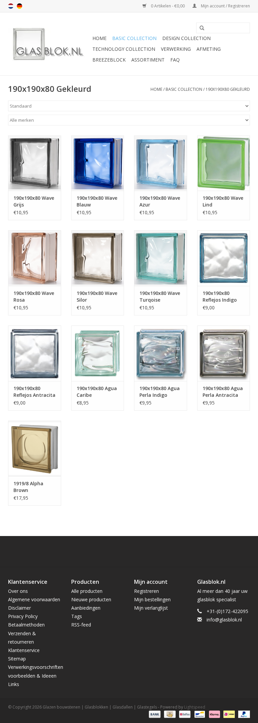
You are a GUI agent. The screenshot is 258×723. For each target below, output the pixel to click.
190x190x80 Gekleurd (228, 89)
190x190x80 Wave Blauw (97, 201)
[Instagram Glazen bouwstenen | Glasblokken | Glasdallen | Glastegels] (147, 551)
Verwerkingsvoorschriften (35, 667)
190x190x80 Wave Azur (159, 201)
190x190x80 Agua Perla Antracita (223, 391)
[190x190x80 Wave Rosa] (34, 258)
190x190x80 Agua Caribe (97, 391)
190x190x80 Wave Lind (223, 201)
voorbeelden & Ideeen (32, 676)
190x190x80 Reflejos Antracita (34, 391)
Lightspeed (194, 707)
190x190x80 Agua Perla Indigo (159, 391)
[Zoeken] (199, 28)
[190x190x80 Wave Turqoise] (160, 258)
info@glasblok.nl (224, 619)
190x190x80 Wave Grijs (33, 201)
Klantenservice (24, 650)
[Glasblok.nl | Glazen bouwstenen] (49, 44)
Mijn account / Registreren (225, 6)
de (19, 6)
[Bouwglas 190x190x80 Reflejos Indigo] (223, 258)
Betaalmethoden (26, 624)
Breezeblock (109, 59)
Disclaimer (19, 608)
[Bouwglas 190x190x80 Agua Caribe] (97, 353)
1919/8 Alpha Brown (28, 486)
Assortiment (148, 59)
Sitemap (17, 658)
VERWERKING (176, 49)
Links (13, 684)
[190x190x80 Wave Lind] (223, 163)
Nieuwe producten (91, 599)
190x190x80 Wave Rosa (33, 296)
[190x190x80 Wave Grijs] (34, 163)
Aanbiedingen (85, 608)
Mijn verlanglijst (151, 608)
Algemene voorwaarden (34, 599)
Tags (76, 616)
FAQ (175, 59)
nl (10, 6)
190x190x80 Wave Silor (97, 296)
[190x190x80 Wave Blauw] (97, 163)
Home (99, 38)
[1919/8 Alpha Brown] (34, 448)
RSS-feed (81, 624)
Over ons (18, 591)
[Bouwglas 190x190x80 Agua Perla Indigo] (160, 353)
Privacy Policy (23, 616)
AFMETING (209, 49)
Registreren (146, 591)
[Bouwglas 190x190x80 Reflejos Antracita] (34, 353)
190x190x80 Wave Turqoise (159, 296)
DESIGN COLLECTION (186, 38)
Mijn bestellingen (152, 599)
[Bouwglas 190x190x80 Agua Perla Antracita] (223, 353)
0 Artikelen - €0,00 (168, 6)
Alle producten (86, 591)
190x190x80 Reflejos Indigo (220, 296)
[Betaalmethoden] (154, 714)
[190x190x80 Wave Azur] (160, 163)
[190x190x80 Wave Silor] (97, 258)
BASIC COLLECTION (134, 38)
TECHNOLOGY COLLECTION (123, 49)
